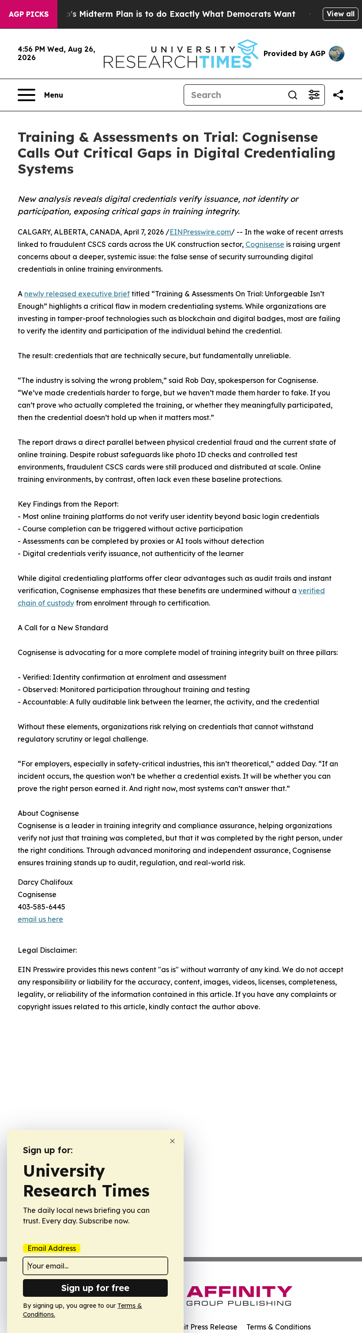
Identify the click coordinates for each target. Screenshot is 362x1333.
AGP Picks (29, 14)
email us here (40, 919)
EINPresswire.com (200, 231)
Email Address (51, 1248)
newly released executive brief (77, 293)
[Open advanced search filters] (313, 95)
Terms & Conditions (278, 1326)
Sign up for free (95, 1287)
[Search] (292, 95)
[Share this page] (338, 95)
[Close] (172, 1141)
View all (340, 13)
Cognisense (264, 244)
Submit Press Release (201, 1326)
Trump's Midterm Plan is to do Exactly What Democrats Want (170, 14)
